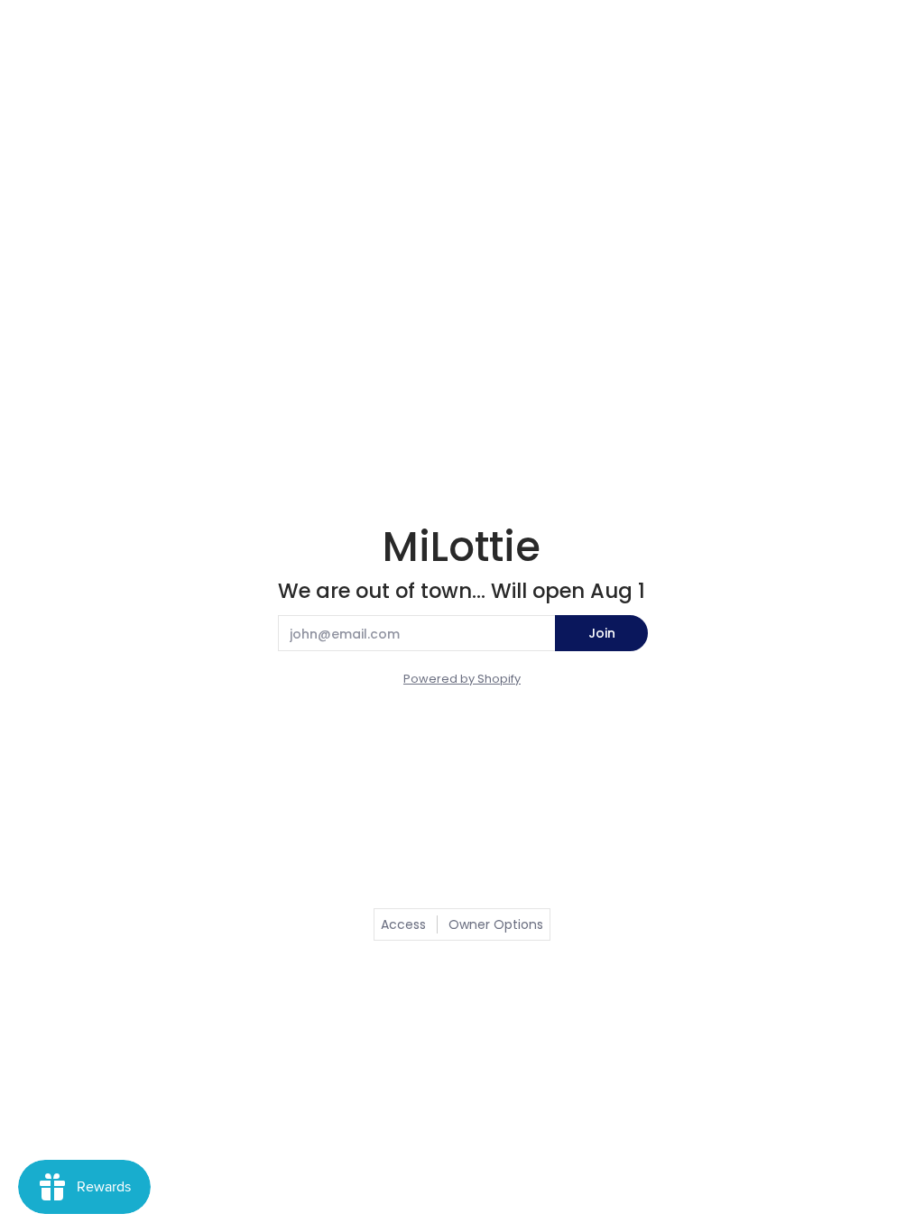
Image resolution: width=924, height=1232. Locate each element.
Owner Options (495, 924)
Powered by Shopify (462, 678)
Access (403, 924)
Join (601, 633)
